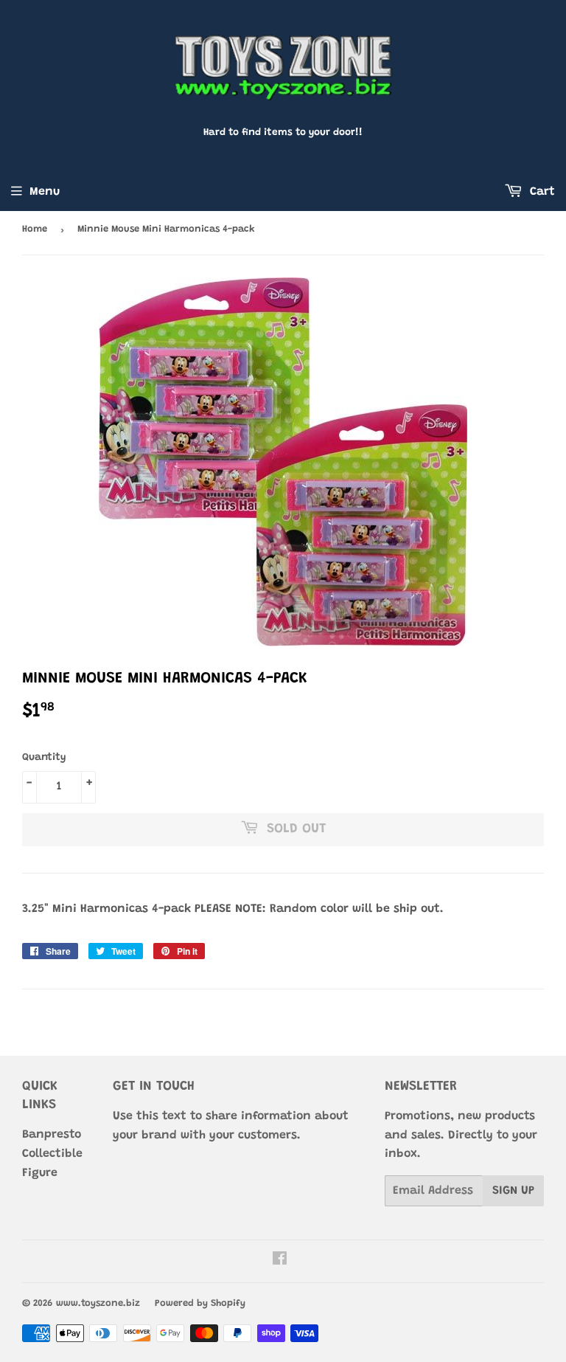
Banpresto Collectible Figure (52, 1153)
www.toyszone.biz (98, 1303)
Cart (540, 192)
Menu (44, 192)
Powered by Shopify (200, 1303)
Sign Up (513, 1191)
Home (34, 229)
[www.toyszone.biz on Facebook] (279, 1261)
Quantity (44, 758)
